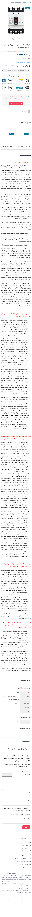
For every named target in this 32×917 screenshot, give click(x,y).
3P (18, 707)
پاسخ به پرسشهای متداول (22, 861)
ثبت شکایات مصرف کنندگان (21, 859)
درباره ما (26, 842)
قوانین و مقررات (24, 848)
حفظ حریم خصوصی (23, 867)
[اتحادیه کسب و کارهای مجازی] (6, 897)
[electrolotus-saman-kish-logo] (19, 899)
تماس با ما (25, 845)
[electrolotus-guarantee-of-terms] (5, 109)
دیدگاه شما (26, 774)
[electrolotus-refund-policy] (26, 109)
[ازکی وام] (25, 900)
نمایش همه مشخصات (8, 66)
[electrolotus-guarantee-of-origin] (16, 109)
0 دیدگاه (23, 58)
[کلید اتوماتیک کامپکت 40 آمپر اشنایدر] (23, 131)
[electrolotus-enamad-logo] (13, 897)
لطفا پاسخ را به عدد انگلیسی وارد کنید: (20, 814)
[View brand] (22, 55)
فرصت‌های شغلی (24, 851)
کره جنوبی (17, 703)
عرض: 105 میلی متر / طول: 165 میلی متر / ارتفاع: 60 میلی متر (11, 698)
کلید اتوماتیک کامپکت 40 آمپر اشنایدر (20, 146)
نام (29, 793)
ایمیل (28, 800)
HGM (18, 692)
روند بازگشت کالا (24, 864)
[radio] (3, 775)
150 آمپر (17, 722)
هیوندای (17, 711)
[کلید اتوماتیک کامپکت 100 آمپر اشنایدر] (8, 131)
